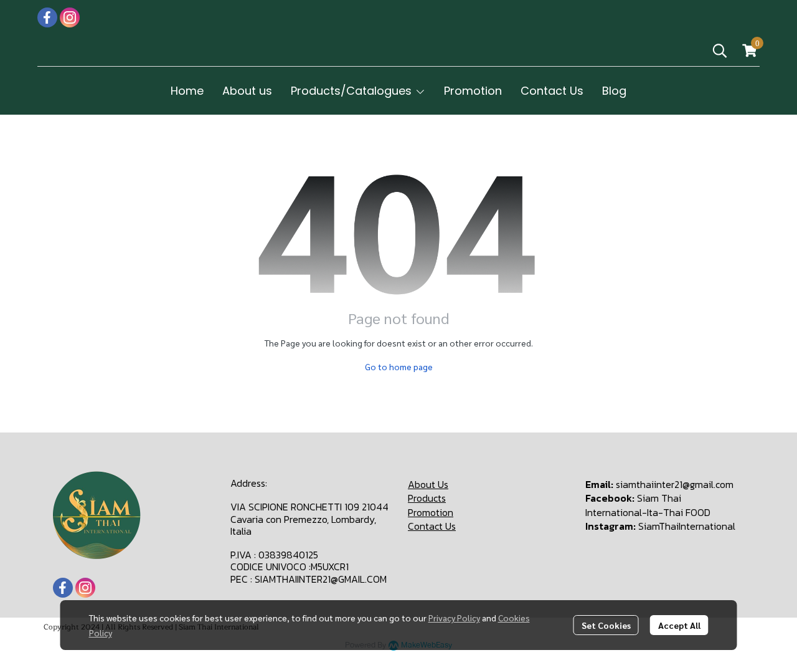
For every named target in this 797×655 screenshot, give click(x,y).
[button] (719, 50)
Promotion (430, 512)
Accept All (679, 625)
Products (427, 497)
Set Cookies (606, 625)
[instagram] (70, 17)
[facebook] (47, 17)
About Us (428, 484)
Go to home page (399, 366)
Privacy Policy (454, 617)
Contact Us (432, 526)
